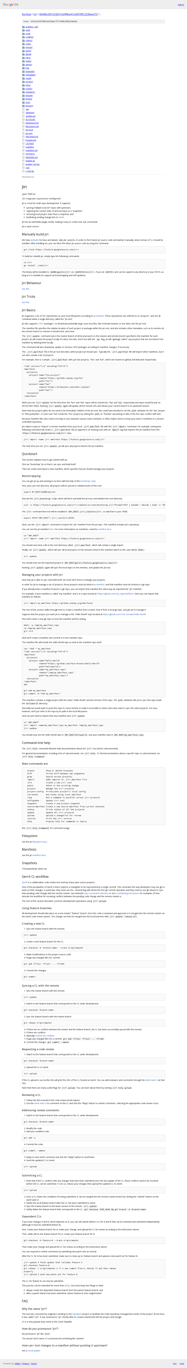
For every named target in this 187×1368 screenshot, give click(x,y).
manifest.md (31, 150)
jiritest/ (29, 64)
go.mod (29, 129)
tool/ (28, 102)
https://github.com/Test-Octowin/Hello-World (124, 614)
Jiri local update (33, 1350)
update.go (30, 160)
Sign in (181, 4)
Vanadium (77, 1314)
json (181, 1363)
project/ (29, 81)
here (51, 529)
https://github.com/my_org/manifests (115, 593)
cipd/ (28, 30)
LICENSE (30, 143)
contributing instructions (127, 893)
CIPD (40, 323)
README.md (32, 157)
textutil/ (29, 95)
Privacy (25, 1363)
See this (25, 288)
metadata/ (31, 74)
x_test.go (30, 171)
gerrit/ (28, 50)
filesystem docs (39, 841)
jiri (35, 14)
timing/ (29, 98)
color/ (28, 43)
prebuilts (35, 240)
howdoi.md (31, 140)
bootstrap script (88, 481)
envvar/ (29, 47)
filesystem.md (32, 126)
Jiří (23, 1321)
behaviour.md (32, 123)
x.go (28, 167)
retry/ (28, 85)
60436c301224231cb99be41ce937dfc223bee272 (68, 14)
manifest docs (104, 529)
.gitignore (30, 112)
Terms (34, 1363)
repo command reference (96, 893)
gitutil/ (28, 54)
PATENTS (30, 153)
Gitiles (17, 1363)
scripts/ (29, 88)
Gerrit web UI (151, 1080)
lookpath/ (30, 71)
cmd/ (28, 33)
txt (174, 1363)
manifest (30, 147)
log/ (27, 68)
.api (27, 109)
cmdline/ (30, 37)
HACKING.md (32, 136)
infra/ (28, 57)
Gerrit (61, 217)
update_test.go (33, 164)
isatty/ (28, 61)
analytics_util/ (32, 26)
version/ (29, 105)
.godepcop (31, 116)
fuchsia (26, 14)
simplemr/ (30, 92)
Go (151, 240)
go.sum (29, 133)
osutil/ (28, 78)
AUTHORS (30, 119)
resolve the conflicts (44, 1035)
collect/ (29, 40)
